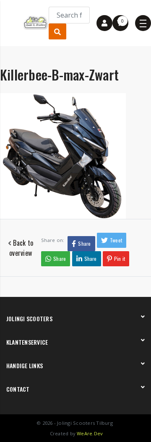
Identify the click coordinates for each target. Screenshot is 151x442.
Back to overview (21, 248)
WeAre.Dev (90, 433)
